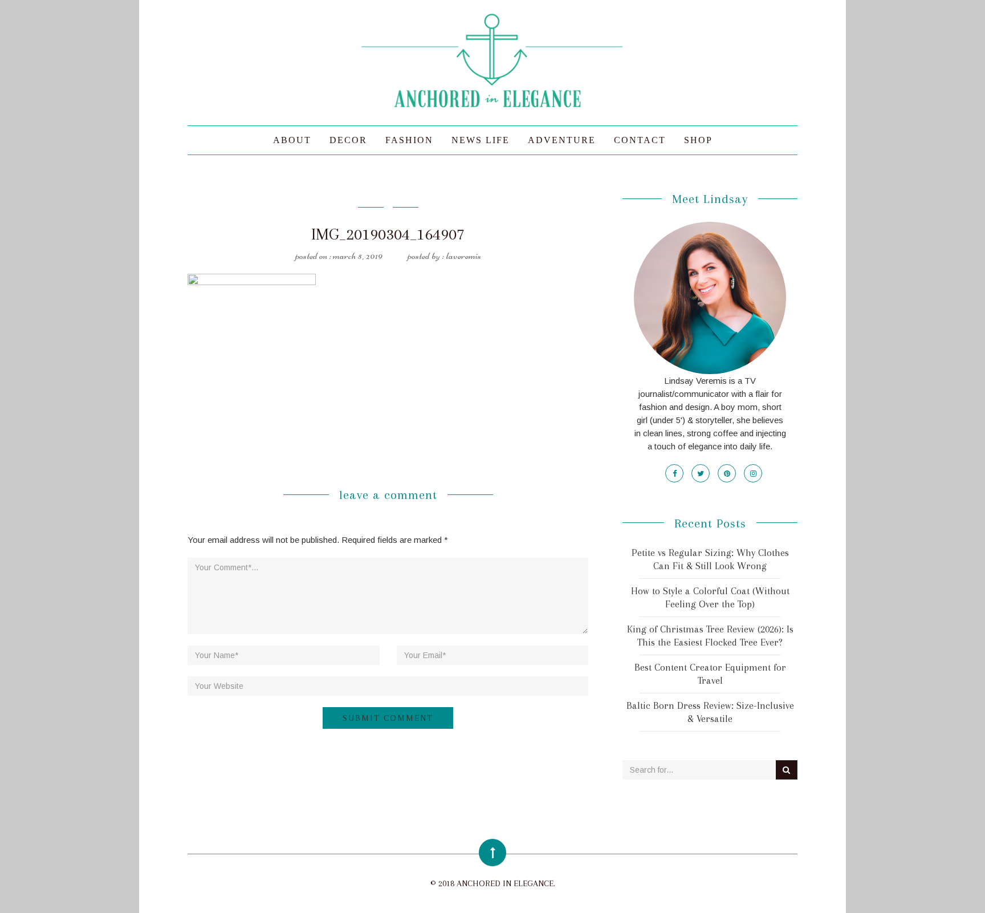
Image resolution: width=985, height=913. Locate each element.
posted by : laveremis (444, 255)
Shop (698, 140)
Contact (640, 140)
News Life (480, 140)
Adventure (562, 140)
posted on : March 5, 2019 (338, 255)
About (292, 140)
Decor (348, 140)
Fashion (409, 140)
